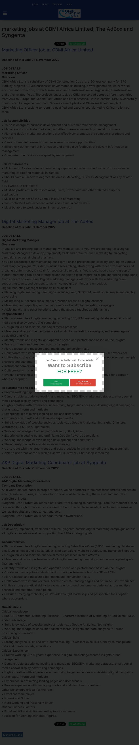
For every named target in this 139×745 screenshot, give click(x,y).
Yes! (56, 382)
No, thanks (83, 382)
